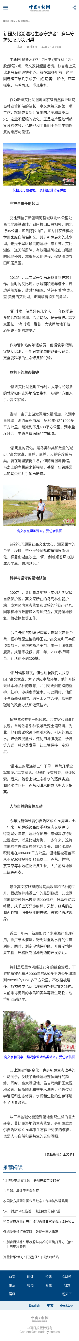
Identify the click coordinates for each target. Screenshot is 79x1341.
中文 (50, 1305)
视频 (30, 1285)
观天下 (67, 1294)
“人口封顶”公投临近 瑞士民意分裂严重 (31, 1211)
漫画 (12, 1294)
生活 (12, 1285)
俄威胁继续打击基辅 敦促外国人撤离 (30, 1231)
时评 (30, 1276)
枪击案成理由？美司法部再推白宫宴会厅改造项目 (39, 1221)
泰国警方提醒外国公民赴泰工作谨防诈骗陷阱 (35, 1201)
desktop (66, 1305)
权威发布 (23, 21)
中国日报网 (9, 21)
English (34, 1305)
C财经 (66, 1276)
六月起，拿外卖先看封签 (21, 1190)
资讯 (48, 1276)
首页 (12, 1276)
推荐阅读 (13, 1167)
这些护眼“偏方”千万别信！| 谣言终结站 (31, 1257)
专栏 (48, 1285)
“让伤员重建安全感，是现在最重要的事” (31, 1180)
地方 (67, 1285)
